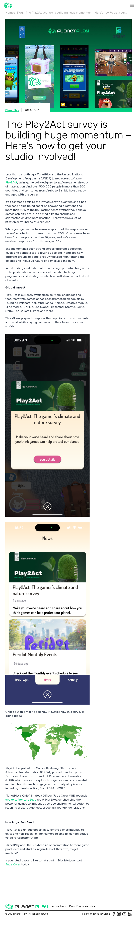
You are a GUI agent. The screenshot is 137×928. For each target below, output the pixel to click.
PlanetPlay (12, 110)
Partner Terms (58, 906)
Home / (10, 12)
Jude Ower (13, 864)
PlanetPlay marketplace (82, 906)
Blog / (21, 12)
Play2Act (11, 182)
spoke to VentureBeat (20, 799)
